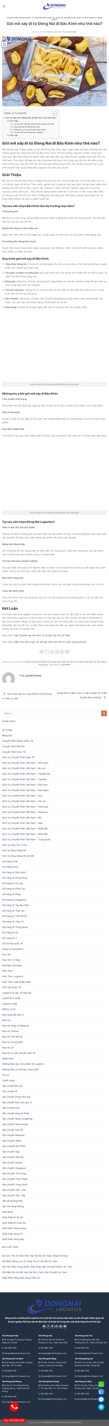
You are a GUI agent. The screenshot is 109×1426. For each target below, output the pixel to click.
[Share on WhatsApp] (41, 651)
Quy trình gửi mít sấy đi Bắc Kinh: (27, 127)
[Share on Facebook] (46, 651)
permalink (66, 665)
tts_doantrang (69, 32)
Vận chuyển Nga (11, 1151)
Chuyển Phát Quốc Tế (44, 18)
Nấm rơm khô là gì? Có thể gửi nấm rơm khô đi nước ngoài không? (50, 641)
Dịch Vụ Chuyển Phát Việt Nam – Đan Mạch (25, 790)
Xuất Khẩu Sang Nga (13, 1239)
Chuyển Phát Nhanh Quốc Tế (20, 18)
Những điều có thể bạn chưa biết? (20, 1069)
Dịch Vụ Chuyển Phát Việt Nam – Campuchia (26, 773)
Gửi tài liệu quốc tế (12, 943)
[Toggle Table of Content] (53, 113)
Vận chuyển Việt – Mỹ (13, 1195)
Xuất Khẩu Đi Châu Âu (14, 1222)
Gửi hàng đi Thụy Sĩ (12, 921)
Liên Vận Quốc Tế (11, 987)
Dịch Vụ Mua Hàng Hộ (14, 850)
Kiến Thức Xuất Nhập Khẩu (16, 981)
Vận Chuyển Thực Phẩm (15, 1179)
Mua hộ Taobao (10, 1031)
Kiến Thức (7, 970)
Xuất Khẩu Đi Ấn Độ (12, 1217)
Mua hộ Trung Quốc (12, 1042)
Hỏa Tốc (6, 954)
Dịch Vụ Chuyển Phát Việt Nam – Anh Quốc (25, 762)
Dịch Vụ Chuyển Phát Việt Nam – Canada (24, 779)
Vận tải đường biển (12, 1200)
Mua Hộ (6, 1020)
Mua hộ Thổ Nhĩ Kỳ (12, 1036)
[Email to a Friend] (57, 651)
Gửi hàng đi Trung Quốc (15, 927)
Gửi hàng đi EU (10, 866)
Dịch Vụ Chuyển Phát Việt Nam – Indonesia (25, 806)
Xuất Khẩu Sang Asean (14, 1228)
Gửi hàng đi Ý (9, 938)
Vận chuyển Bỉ (9, 1091)
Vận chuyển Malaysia (13, 1135)
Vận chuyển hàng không (15, 1124)
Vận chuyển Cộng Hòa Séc (16, 1096)
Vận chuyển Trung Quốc (15, 1184)
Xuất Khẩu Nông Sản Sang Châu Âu (21, 1277)
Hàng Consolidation (12, 949)
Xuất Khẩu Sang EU (12, 1233)
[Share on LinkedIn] (67, 651)
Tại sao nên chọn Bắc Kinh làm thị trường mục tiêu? (34, 124)
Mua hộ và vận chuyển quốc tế (18, 1053)
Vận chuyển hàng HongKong (17, 1118)
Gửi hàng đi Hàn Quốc (14, 872)
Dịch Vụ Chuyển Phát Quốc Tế (70, 18)
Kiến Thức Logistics (12, 976)
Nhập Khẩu (8, 1058)
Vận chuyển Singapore (14, 1168)
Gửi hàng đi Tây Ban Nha (15, 905)
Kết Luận (14, 135)
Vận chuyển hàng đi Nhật (15, 1113)
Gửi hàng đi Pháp (11, 894)
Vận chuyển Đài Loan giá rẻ (17, 1102)
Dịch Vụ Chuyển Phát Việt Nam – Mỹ (21, 817)
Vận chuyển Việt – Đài (14, 1189)
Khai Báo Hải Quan (12, 965)
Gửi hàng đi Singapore (14, 899)
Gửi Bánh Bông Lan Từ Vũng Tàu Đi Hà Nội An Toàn (29, 1261)
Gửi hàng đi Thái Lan (13, 910)
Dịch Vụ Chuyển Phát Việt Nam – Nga (22, 823)
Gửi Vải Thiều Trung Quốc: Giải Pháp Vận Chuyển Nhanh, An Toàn (37, 1266)
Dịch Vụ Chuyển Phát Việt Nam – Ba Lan (23, 768)
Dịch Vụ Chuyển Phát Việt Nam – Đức (22, 795)
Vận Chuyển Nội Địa (13, 1157)
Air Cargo (7, 729)
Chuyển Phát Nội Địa (13, 746)
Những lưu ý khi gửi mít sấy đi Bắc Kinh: (30, 130)
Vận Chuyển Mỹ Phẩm (14, 1146)
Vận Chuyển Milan (11, 1140)
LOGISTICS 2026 (11, 998)
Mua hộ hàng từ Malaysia (15, 1025)
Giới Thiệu (14, 121)
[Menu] (4, 6)
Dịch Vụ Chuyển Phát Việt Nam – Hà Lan (24, 801)
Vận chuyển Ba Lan (12, 1085)
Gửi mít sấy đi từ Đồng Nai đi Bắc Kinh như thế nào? (31, 117)
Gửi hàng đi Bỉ (9, 861)
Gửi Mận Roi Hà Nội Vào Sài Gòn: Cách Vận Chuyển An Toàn (34, 1272)
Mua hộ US (8, 1047)
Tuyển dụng (8, 1080)
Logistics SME (9, 1003)
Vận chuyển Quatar (12, 1162)
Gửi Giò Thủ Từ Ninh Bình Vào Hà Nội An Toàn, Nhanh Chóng (35, 1255)
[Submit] (104, 713)
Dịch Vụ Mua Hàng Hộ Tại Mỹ (18, 855)
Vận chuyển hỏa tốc (12, 1129)
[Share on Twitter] (52, 651)
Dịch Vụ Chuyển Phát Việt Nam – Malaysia (24, 812)
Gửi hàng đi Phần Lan (13, 888)
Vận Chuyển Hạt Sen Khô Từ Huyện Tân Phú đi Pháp (42, 635)
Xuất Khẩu (7, 1211)
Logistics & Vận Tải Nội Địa (16, 992)
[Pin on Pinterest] (62, 651)
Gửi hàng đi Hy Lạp (12, 883)
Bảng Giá (7, 735)
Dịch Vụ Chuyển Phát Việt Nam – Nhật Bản (25, 828)
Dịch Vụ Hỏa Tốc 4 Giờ (14, 845)
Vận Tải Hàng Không (13, 1206)
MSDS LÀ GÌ (8, 1009)
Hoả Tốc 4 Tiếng (11, 959)
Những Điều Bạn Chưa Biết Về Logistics (23, 1063)
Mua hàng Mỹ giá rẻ (12, 1014)
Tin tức (6, 1075)
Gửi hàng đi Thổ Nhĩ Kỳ (14, 916)
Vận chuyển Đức (11, 1107)
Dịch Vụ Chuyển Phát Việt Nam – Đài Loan (25, 784)
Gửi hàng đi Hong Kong (14, 877)
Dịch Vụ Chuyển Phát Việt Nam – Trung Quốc (26, 839)
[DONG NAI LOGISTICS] (54, 6)
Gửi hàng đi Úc (10, 932)
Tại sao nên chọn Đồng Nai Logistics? (29, 132)
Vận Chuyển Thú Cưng (14, 1173)
